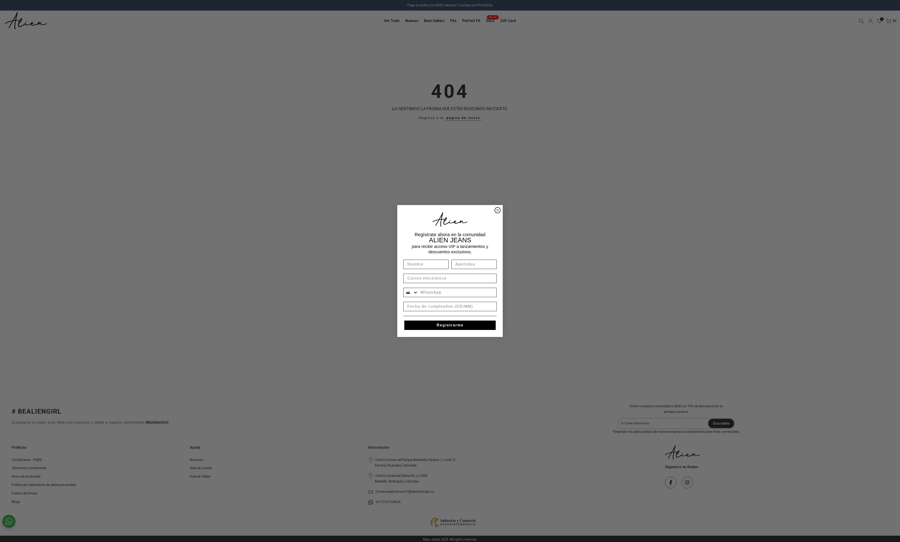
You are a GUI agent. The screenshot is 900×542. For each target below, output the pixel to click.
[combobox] (411, 292)
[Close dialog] (497, 210)
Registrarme (450, 325)
